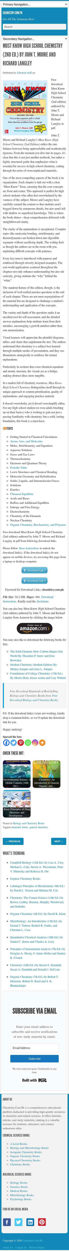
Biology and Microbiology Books (29, 1148)
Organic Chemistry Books (25, 1156)
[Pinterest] (20, 742)
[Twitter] (13, 742)
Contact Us (21, 1247)
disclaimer (42, 601)
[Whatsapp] (28, 742)
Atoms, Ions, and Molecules (26, 441)
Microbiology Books (22, 1195)
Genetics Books (19, 1187)
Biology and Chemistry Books (28, 823)
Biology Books (18, 1182)
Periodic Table (18, 467)
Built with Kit (34, 1080)
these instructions (29, 548)
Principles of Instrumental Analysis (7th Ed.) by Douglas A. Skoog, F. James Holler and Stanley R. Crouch (38, 953)
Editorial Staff (24, 72)
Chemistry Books (20, 1164)
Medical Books (18, 1191)
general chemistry (38, 827)
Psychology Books (20, 1199)
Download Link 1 (36, 570)
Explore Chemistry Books (25, 878)
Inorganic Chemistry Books (26, 1152)
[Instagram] (35, 742)
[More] (42, 742)
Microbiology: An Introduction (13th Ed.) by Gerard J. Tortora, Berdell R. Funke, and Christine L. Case (36, 925)
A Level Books (18, 1144)
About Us (8, 1247)
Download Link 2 (36, 580)
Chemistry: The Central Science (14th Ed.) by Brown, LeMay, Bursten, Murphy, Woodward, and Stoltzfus (37, 902)
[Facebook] (6, 742)
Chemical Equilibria (21, 494)
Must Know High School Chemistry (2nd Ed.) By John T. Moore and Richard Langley (33, 54)
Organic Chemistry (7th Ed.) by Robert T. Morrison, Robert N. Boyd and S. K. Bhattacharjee (34, 981)
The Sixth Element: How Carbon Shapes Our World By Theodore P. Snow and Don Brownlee (36, 655)
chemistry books (19, 827)
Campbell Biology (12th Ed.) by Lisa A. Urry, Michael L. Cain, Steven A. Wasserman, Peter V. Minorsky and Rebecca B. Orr (37, 866)
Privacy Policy (37, 1247)
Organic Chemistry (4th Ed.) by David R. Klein (38, 914)
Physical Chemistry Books (25, 1160)
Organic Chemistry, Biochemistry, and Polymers (38, 525)
